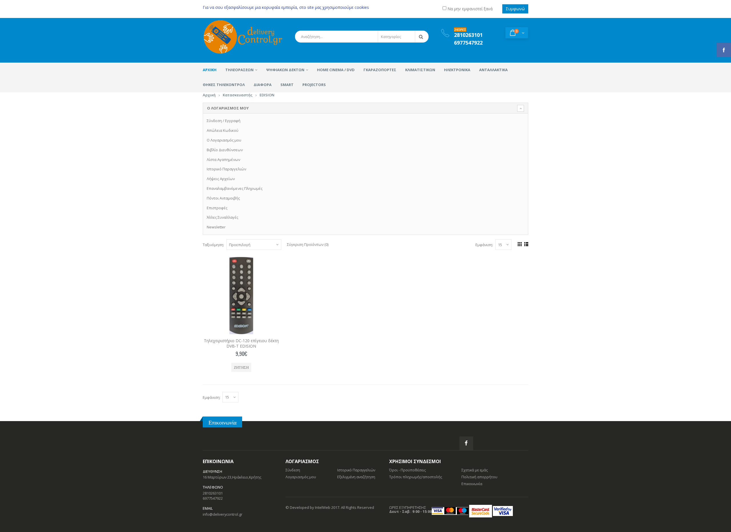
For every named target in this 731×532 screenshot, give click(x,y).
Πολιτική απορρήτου (479, 477)
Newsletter (216, 227)
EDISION (267, 94)
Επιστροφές (217, 207)
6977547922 (213, 498)
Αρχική (209, 94)
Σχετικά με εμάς (474, 470)
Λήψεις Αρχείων (221, 178)
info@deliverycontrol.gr (222, 514)
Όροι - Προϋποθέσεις (407, 470)
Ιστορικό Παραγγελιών (226, 169)
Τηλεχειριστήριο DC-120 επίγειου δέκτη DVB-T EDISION (241, 343)
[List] (525, 243)
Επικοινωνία (222, 422)
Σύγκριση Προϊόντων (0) (307, 244)
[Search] (422, 36)
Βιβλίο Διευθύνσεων (225, 149)
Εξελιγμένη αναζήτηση (356, 477)
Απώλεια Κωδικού (222, 130)
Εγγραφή (232, 120)
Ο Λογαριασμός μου (224, 140)
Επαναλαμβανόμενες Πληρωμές (234, 188)
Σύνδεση (214, 120)
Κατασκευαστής (237, 94)
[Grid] (519, 243)
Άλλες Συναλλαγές (222, 217)
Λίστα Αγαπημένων (223, 159)
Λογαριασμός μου (301, 477)
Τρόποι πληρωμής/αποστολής (415, 477)
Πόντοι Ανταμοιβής (223, 198)
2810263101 (213, 493)
